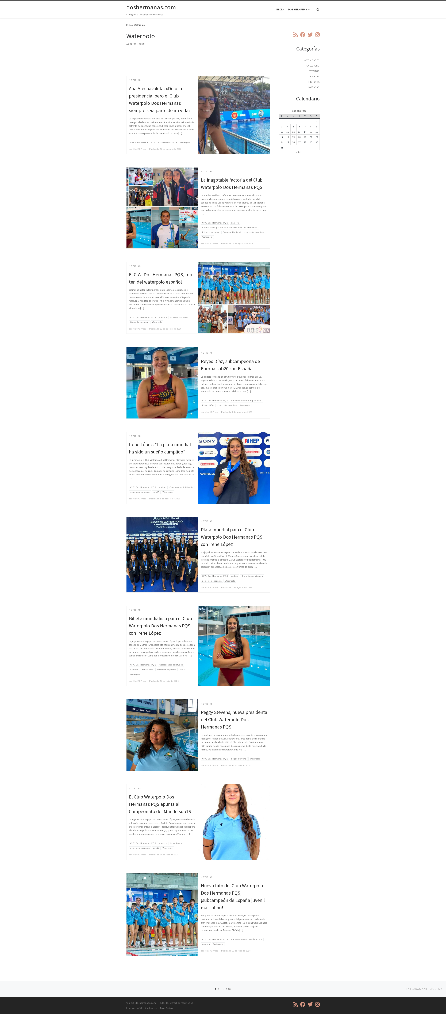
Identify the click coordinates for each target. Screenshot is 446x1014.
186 (228, 988)
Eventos (314, 71)
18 (287, 137)
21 (305, 137)
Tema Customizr (168, 1008)
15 (311, 131)
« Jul (298, 152)
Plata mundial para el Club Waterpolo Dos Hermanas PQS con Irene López (231, 536)
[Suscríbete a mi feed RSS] (295, 34)
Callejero (313, 65)
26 (293, 142)
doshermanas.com (145, 1002)
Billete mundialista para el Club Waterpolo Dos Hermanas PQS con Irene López (160, 625)
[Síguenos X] (310, 34)
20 (299, 137)
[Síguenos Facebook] (302, 34)
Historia (314, 81)
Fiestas (315, 76)
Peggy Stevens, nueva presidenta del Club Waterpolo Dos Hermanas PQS (234, 719)
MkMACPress (140, 149)
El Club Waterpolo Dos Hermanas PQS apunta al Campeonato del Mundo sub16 (160, 804)
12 (293, 131)
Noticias (314, 87)
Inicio (129, 24)
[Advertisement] (198, 65)
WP (141, 1008)
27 (299, 142)
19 (293, 137)
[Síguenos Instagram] (317, 34)
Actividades (312, 60)
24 (282, 142)
